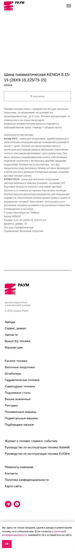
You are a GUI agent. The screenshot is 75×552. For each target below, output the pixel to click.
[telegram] (8, 506)
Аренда (10, 322)
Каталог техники (16, 360)
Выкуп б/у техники (17, 341)
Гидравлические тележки (22, 380)
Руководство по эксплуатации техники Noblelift (37, 447)
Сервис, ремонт (15, 328)
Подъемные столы (18, 392)
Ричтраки (11, 405)
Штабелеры (13, 373)
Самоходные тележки (20, 386)
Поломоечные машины (20, 412)
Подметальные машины (21, 418)
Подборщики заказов (19, 424)
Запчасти (11, 334)
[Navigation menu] (69, 5)
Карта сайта (13, 486)
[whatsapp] (17, 506)
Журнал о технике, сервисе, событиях (31, 441)
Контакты (11, 473)
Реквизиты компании (19, 467)
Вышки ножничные (18, 399)
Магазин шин (14, 347)
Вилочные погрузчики (20, 367)
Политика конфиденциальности (27, 479)
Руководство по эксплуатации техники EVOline (37, 453)
